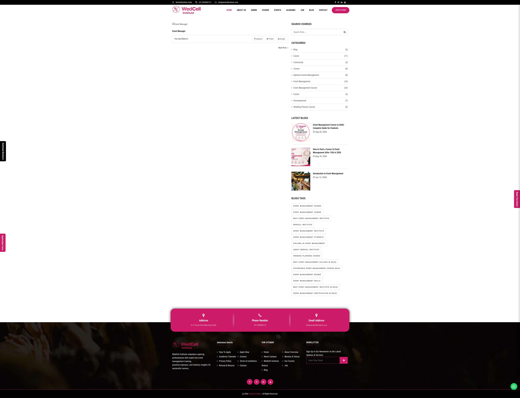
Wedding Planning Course (306, 256)
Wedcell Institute (302, 225)
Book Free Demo (517, 199)
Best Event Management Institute (311, 218)
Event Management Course (305, 88)
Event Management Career (307, 212)
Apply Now (340, 10)
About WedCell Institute (306, 250)
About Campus (270, 356)
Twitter (271, 39)
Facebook (258, 39)
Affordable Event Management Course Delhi (316, 268)
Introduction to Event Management (328, 173)
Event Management (301, 81)
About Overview (291, 352)
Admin (254, 10)
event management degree (307, 275)
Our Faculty (290, 361)
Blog (311, 10)
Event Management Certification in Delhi (315, 293)
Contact (323, 10)
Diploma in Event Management (309, 243)
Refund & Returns (226, 365)
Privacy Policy (225, 361)
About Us (241, 10)
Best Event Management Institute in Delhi (315, 287)
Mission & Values (292, 356)
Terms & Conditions (248, 361)
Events (277, 10)
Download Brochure (3, 151)
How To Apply (225, 352)
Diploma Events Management (306, 75)
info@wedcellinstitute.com (228, 2)
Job (302, 10)
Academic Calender (227, 356)
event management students (308, 237)
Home (229, 10)
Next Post (282, 48)
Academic (290, 10)
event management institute (308, 231)
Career (296, 56)
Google (282, 39)
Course (265, 10)
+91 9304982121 (205, 2)
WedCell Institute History (270, 363)
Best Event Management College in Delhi (315, 262)
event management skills (307, 281)
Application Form (2, 242)
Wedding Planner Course (304, 107)
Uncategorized (299, 100)
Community (298, 62)
